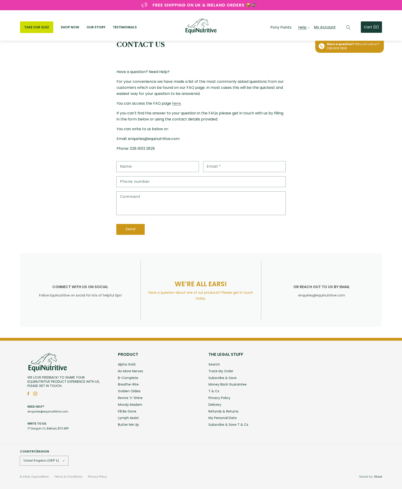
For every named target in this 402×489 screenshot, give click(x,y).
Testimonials (125, 27)
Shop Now (70, 27)
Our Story (96, 27)
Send (130, 228)
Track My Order (220, 371)
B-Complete (128, 378)
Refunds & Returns (223, 411)
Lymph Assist (128, 418)
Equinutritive (40, 477)
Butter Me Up (128, 424)
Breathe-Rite (128, 384)
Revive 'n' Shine (130, 398)
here (176, 103)
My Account (325, 27)
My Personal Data (222, 418)
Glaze (378, 477)
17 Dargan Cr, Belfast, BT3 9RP (48, 428)
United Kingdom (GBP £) (41, 460)
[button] (348, 27)
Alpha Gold (126, 365)
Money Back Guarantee (227, 384)
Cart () (371, 27)
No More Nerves (130, 371)
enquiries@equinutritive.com (47, 411)
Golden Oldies (129, 391)
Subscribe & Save (222, 378)
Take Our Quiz (36, 27)
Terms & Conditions (68, 477)
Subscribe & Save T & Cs (228, 424)
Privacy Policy (219, 398)
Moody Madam (130, 404)
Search (214, 365)
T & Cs (213, 391)
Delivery (214, 404)
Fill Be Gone (127, 411)
